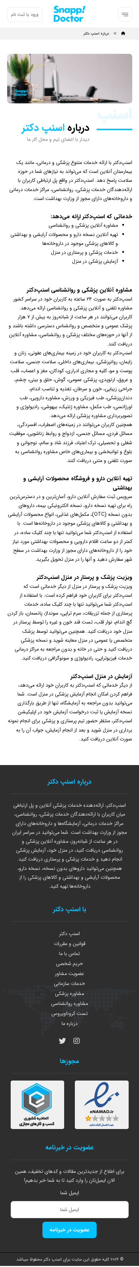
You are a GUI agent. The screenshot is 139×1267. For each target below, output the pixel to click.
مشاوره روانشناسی (69, 1003)
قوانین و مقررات (70, 944)
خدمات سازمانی (69, 984)
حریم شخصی (69, 964)
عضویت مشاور (69, 974)
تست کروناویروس (69, 1013)
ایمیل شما (69, 1193)
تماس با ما (69, 954)
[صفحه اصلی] (123, 33)
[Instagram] (77, 1041)
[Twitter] (62, 1041)
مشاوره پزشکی (69, 993)
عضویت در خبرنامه (69, 1230)
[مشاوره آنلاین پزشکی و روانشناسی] (69, 13)
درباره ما (70, 1023)
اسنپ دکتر (69, 934)
